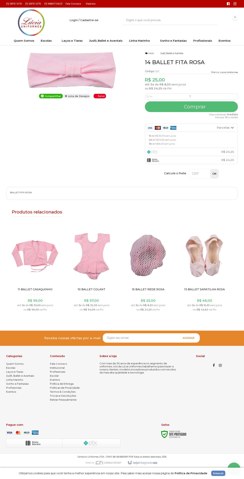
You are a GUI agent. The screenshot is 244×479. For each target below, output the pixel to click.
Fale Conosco (73, 3)
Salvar (101, 96)
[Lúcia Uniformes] (31, 22)
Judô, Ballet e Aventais (172, 53)
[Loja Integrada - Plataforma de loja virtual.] (142, 462)
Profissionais (13, 387)
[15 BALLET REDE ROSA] (148, 270)
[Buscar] (212, 20)
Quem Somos (14, 363)
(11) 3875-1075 (14, 3)
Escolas (10, 367)
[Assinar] (188, 338)
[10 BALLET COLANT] (91, 270)
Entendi (218, 473)
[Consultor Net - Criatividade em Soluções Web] (105, 462)
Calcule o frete (175, 173)
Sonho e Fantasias (17, 383)
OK (214, 173)
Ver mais (35, 291)
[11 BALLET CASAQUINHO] (35, 270)
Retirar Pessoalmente (63, 399)
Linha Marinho (14, 379)
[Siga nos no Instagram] (235, 4)
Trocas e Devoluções (63, 395)
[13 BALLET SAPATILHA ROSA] (204, 270)
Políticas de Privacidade (65, 387)
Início (151, 53)
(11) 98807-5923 (53, 3)
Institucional (57, 367)
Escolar (54, 375)
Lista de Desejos (78, 96)
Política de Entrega (62, 383)
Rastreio (91, 3)
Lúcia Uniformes (229, 72)
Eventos (11, 391)
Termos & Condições (62, 391)
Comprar (194, 107)
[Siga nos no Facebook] (228, 4)
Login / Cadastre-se (84, 20)
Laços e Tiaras (14, 371)
